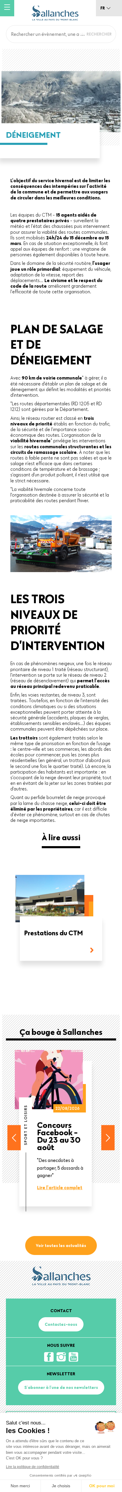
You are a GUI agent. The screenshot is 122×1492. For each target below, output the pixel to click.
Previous (14, 1137)
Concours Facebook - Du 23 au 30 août (59, 1136)
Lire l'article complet (59, 1187)
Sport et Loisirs (25, 1125)
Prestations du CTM (53, 933)
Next (108, 1137)
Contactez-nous (61, 1324)
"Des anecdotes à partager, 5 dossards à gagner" (60, 1167)
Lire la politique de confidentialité (32, 1467)
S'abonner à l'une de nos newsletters (61, 1387)
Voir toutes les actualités (61, 1245)
